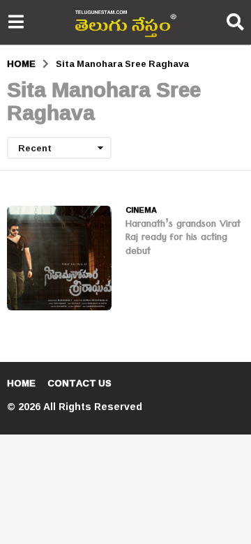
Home (21, 383)
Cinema (141, 210)
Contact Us (79, 383)
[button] (15, 22)
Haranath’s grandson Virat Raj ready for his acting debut (183, 239)
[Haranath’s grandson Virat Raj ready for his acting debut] (59, 258)
